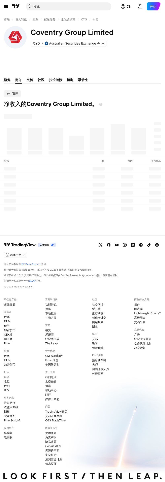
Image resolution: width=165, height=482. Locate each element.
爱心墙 (96, 309)
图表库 (138, 309)
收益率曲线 (11, 407)
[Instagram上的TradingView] (125, 245)
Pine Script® (12, 420)
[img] (98, 43)
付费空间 (97, 373)
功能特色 (51, 304)
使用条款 (51, 432)
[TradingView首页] (16, 6)
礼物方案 (51, 317)
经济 (7, 377)
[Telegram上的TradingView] (141, 245)
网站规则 (97, 322)
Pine (7, 343)
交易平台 (139, 322)
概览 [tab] (7, 80)
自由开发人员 (100, 369)
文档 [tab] (30, 80)
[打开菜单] (6, 6)
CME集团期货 (54, 355)
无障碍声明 (52, 450)
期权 (7, 411)
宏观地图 (9, 416)
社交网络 (97, 304)
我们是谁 (51, 377)
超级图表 (9, 304)
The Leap (51, 343)
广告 (137, 334)
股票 (7, 317)
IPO (6, 390)
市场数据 (51, 313)
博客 (48, 386)
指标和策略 (99, 360)
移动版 (8, 432)
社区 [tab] (41, 80)
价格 (48, 309)
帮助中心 (51, 390)
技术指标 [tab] (55, 80)
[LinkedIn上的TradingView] (133, 245)
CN (129, 6)
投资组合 (9, 402)
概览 (48, 330)
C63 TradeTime (55, 420)
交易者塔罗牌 (53, 416)
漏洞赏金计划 (53, 459)
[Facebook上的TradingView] (108, 245)
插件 (137, 304)
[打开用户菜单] (140, 6)
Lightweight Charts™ (147, 313)
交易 (95, 339)
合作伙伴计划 (142, 343)
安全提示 (51, 455)
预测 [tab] (70, 80)
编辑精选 (97, 347)
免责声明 (51, 437)
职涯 (48, 394)
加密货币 (9, 330)
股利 (7, 386)
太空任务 (51, 381)
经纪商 (49, 334)
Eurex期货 (51, 360)
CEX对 (8, 334)
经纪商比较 (52, 339)
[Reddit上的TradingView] (157, 245)
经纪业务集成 (142, 339)
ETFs (7, 321)
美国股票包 (52, 364)
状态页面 (51, 463)
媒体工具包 (52, 399)
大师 (95, 364)
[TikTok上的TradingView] (149, 245)
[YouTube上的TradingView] (117, 245)
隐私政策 (51, 441)
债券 (7, 325)
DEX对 (8, 339)
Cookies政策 (53, 446)
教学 (95, 343)
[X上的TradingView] (100, 245)
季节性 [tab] (83, 80)
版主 (95, 326)
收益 (7, 381)
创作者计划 (99, 317)
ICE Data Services (31, 264)
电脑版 (8, 437)
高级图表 (139, 317)
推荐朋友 (97, 313)
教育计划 (139, 347)
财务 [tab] (18, 80)
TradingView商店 (56, 411)
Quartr (31, 280)
